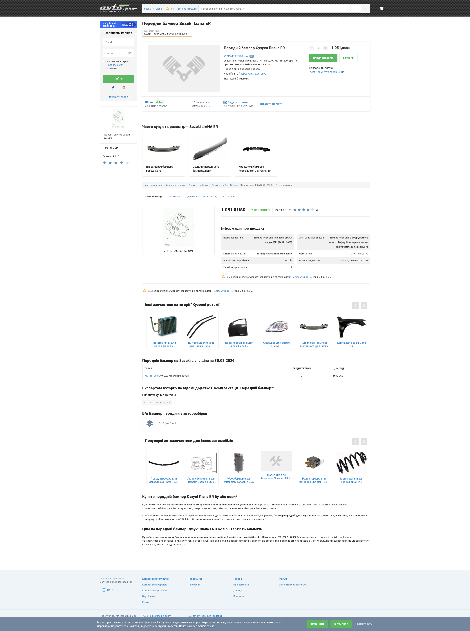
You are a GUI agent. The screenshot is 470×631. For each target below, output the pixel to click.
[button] (189, 33)
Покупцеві (194, 584)
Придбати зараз (323, 58)
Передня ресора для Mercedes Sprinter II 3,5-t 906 (164, 480)
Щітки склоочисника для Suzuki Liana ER (201, 344)
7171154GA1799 (161, 402)
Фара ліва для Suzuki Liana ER (276, 344)
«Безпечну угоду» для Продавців (205, 616)
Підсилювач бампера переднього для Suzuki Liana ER (314, 344)
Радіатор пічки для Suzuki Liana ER (164, 344)
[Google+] (123, 88)
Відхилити (341, 624)
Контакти (238, 596)
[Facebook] (112, 88)
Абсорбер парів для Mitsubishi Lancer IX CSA (239, 480)
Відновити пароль (118, 96)
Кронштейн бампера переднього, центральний (255, 168)
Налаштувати (364, 624)
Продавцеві (195, 578)
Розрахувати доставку (252, 73)
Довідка (238, 590)
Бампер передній (167, 375)
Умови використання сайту (156, 616)
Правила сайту (115, 65)
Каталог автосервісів (154, 584)
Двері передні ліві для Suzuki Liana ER (239, 344)
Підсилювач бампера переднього (159, 168)
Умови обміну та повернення (326, 71)
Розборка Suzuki (168, 423)
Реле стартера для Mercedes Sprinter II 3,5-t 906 (314, 480)
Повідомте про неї (302, 277)
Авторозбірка (231, 196)
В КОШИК (348, 58)
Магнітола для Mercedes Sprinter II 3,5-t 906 (276, 476)
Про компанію (241, 584)
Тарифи (237, 578)
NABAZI (149, 102)
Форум (283, 578)
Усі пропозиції (153, 196)
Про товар (174, 196)
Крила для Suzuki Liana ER (351, 344)
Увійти (118, 78)
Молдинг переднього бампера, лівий (205, 168)
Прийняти (317, 624)
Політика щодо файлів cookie (196, 626)
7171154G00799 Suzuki (236, 56)
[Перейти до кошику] (381, 8)
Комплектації (210, 196)
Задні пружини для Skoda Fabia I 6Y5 (351, 480)
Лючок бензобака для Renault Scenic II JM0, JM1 (201, 480)
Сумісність (191, 196)
